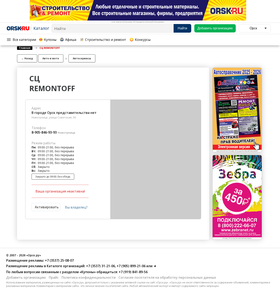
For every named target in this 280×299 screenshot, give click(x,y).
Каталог (41, 28)
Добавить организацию (26, 277)
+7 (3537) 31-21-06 (100, 266)
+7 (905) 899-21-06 (131, 266)
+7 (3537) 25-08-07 (59, 260)
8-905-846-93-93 (44, 132)
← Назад (27, 58)
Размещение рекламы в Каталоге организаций (45, 266)
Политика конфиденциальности (88, 277)
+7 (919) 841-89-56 (133, 272)
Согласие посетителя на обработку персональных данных (167, 277)
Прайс (54, 277)
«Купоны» (88, 272)
